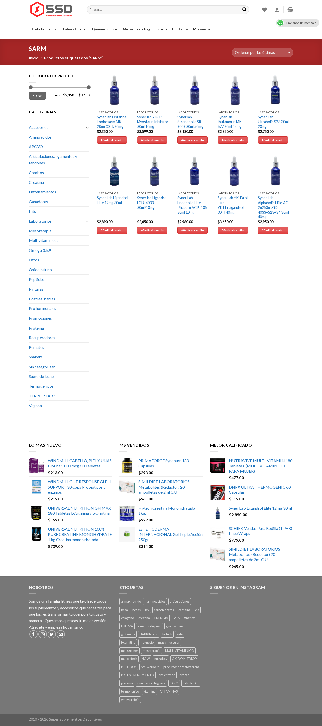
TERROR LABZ (42, 395)
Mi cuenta (201, 29)
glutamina (128, 634)
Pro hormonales (42, 308)
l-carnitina (128, 642)
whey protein (130, 700)
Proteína (36, 328)
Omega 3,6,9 (40, 250)
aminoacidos (156, 601)
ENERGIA (161, 618)
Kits (32, 211)
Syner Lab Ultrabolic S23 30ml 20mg (273, 122)
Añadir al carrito (112, 140)
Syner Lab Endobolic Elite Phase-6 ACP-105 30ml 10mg (192, 205)
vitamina (149, 691)
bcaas (136, 610)
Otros (34, 259)
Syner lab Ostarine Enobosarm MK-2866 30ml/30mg (112, 122)
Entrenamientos (42, 191)
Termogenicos (41, 386)
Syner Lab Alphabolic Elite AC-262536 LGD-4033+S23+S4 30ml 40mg (273, 207)
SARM (174, 683)
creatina (144, 618)
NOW (146, 659)
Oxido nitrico (40, 269)
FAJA (176, 618)
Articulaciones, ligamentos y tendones (53, 159)
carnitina (184, 610)
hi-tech (167, 634)
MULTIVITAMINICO (179, 651)
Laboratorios (74, 29)
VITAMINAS (169, 691)
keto (180, 634)
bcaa (124, 610)
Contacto (180, 29)
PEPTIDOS (128, 667)
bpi (147, 610)
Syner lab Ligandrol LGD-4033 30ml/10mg (152, 202)
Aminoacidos (40, 137)
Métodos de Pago (138, 29)
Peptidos (37, 279)
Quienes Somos (105, 29)
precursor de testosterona (181, 667)
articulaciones (179, 601)
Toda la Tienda (44, 29)
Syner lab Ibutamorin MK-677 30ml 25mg (230, 122)
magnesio (147, 642)
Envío (162, 29)
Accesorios (38, 127)
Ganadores (38, 201)
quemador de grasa (151, 683)
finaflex (189, 618)
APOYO (36, 146)
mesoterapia (151, 651)
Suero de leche (41, 376)
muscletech (129, 659)
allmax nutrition (132, 601)
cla (197, 610)
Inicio (33, 57)
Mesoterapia (40, 230)
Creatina (36, 182)
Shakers (36, 356)
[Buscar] (244, 9)
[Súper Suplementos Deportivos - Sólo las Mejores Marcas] (54, 9)
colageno (127, 618)
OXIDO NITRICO (184, 659)
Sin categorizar (42, 366)
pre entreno (167, 675)
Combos (36, 172)
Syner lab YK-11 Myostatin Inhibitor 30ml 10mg (152, 122)
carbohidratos (164, 610)
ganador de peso (149, 626)
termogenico (130, 691)
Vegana (35, 405)
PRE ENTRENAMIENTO (137, 675)
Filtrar (37, 95)
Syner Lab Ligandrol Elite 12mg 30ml (112, 200)
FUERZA (127, 626)
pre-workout (150, 667)
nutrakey (160, 659)
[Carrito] (290, 9)
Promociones (40, 318)
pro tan (184, 675)
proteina (127, 683)
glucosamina (175, 626)
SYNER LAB (191, 683)
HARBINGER (149, 634)
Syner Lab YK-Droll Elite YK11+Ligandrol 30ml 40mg (233, 205)
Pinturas (36, 289)
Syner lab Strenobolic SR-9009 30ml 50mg (190, 122)
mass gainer (129, 651)
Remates (36, 347)
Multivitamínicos (43, 240)
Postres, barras (42, 298)
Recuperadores (42, 337)
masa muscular (169, 642)
